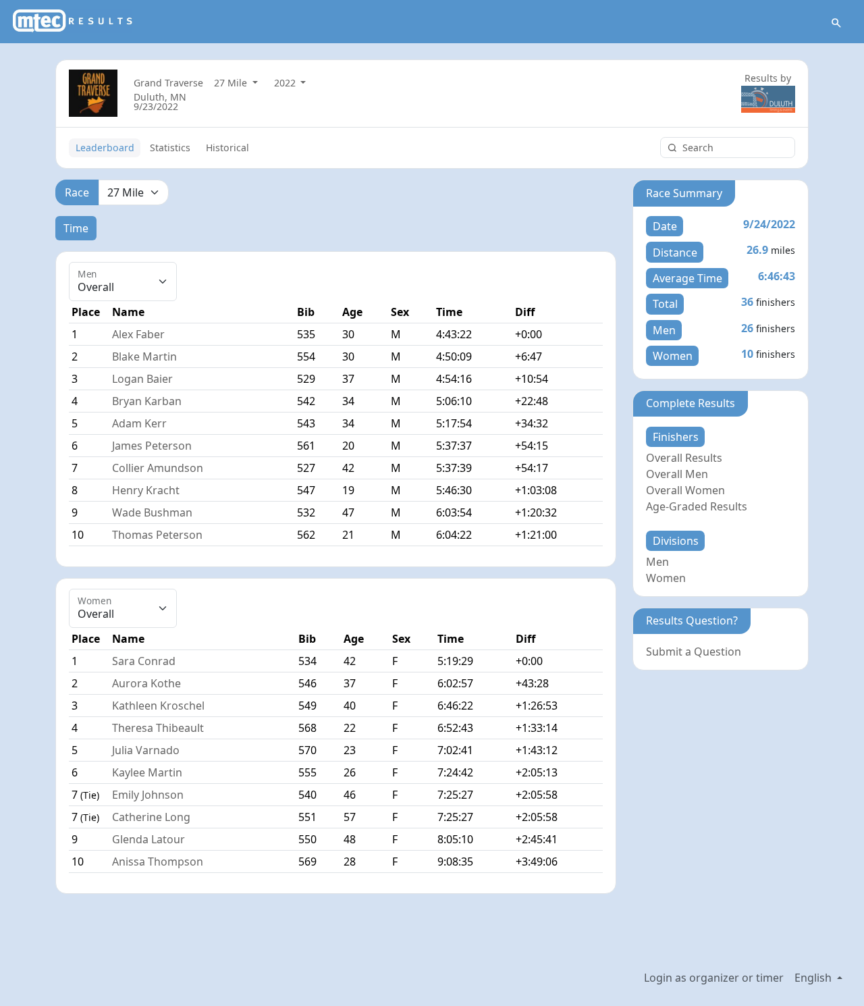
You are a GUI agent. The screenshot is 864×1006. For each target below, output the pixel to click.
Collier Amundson (157, 467)
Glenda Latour (148, 839)
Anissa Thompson (157, 861)
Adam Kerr (139, 423)
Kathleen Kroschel (158, 705)
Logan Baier (142, 378)
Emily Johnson (148, 794)
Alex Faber (138, 334)
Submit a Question (693, 651)
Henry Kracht (146, 490)
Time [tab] (75, 228)
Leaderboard (105, 147)
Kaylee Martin (147, 772)
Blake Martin (144, 356)
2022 (286, 82)
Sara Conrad (144, 661)
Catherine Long (151, 817)
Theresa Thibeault (158, 727)
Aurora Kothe (146, 683)
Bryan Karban (147, 401)
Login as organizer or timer (714, 977)
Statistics (170, 147)
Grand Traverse (168, 82)
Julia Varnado (146, 750)
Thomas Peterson (157, 534)
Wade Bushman (152, 512)
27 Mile (232, 82)
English (814, 977)
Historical (227, 147)
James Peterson (152, 445)
